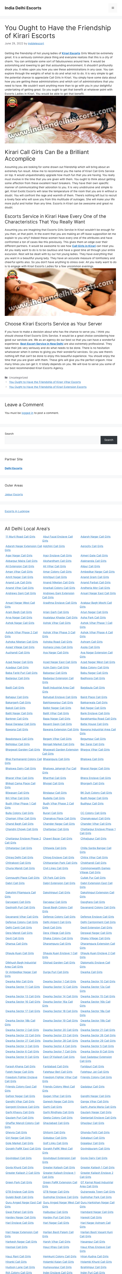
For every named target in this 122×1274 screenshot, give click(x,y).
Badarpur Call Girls (18, 678)
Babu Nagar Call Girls (94, 672)
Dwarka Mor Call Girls (19, 981)
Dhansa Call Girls (16, 943)
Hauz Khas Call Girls (56, 1247)
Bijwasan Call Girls (17, 792)
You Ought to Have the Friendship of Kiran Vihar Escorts (45, 382)
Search (9, 433)
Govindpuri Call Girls (19, 1158)
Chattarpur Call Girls (56, 829)
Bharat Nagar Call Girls (95, 768)
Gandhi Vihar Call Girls (20, 1101)
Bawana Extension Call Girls (61, 729)
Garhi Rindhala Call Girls (58, 1112)
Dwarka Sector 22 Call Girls (23, 1035)
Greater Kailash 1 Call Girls (98, 1167)
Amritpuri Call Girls (55, 577)
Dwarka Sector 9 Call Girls (22, 1056)
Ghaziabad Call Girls (56, 1123)
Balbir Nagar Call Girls (57, 707)
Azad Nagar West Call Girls (98, 662)
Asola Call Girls (90, 647)
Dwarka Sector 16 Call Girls (23, 1001)
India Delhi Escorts (23, 8)
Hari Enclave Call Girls (20, 1222)
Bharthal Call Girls (54, 778)
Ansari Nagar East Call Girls (98, 593)
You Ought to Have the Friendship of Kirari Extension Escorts (48, 387)
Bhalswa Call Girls (92, 759)
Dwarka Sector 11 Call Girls (23, 986)
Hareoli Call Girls (91, 1217)
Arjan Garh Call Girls (56, 612)
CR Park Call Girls (54, 877)
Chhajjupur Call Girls (93, 838)
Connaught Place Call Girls (23, 877)
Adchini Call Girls (54, 546)
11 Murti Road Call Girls (20, 536)
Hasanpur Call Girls (93, 1241)
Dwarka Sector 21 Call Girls (98, 1030)
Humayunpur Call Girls (57, 1267)
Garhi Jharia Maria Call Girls (98, 1106)
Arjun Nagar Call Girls (94, 612)
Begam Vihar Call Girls (57, 738)
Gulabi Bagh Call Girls (19, 1197)
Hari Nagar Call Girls (56, 1222)
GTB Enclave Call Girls (20, 1191)
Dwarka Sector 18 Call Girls (60, 1011)
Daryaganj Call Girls (18, 902)
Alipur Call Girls (90, 566)
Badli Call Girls (15, 687)
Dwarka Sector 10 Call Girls (98, 981)
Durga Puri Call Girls (56, 972)
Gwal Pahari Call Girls (19, 1212)
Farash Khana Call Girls (20, 1066)
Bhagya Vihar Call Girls (95, 749)
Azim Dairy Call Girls (56, 667)
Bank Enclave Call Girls (95, 713)
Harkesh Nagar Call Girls (21, 1241)
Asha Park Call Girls (93, 617)
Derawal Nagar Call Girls (96, 932)
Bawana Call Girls (17, 729)
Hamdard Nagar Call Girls (97, 1212)
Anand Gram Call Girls (95, 577)
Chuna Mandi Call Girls (20, 868)
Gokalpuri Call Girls (93, 1137)
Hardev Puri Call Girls (56, 1217)
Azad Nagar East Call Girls (60, 662)
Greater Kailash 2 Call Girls (23, 1172)
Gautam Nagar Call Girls (96, 1112)
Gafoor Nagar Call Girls (20, 1096)
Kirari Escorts (71, 53)
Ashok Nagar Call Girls (20, 622)
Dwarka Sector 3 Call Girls (22, 1046)
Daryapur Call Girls (55, 902)
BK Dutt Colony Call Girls (96, 792)
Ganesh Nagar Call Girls (58, 1101)
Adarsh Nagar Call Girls (96, 536)
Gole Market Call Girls (19, 1143)
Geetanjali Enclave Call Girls (98, 1117)
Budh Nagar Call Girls (94, 798)
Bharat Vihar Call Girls (20, 778)
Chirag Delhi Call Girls (19, 857)
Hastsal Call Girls (16, 1247)
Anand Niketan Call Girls (58, 582)
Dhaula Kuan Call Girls (20, 953)
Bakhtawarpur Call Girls (58, 702)
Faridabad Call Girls (55, 1066)
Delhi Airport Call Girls (57, 922)
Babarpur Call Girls (55, 672)
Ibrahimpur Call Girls (93, 1267)
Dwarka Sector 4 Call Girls (60, 1046)
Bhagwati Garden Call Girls (23, 749)
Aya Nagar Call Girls (56, 652)
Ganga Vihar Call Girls (95, 1101)
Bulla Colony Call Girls (20, 813)
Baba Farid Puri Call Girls (21, 672)
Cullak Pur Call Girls (93, 877)
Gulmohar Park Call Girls (96, 1197)
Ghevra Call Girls (16, 1132)
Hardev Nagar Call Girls (21, 1217)
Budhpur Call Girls (92, 803)
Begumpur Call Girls (93, 738)
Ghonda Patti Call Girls (95, 1132)
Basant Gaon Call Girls (57, 724)
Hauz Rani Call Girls (18, 1256)
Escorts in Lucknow (17, 511)
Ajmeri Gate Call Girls (94, 555)
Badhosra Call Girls (93, 678)
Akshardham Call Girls (57, 560)
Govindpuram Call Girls (95, 1148)
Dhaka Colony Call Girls (58, 938)
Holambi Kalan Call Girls (58, 1261)
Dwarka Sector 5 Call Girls (97, 1046)
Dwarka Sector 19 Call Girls (60, 1020)
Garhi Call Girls (52, 1106)
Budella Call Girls (54, 798)
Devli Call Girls (15, 938)
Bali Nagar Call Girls (93, 707)
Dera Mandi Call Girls (19, 932)
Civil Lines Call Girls (55, 868)
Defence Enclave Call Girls (97, 916)
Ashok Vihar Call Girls (57, 622)
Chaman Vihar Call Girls (21, 818)
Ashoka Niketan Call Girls (22, 641)
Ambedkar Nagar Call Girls (98, 571)
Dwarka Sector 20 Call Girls (60, 1030)
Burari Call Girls (53, 813)
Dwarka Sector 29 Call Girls (98, 1040)
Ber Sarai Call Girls (92, 744)
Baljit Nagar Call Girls (19, 713)
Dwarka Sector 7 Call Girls (59, 1051)
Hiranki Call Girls (16, 1261)
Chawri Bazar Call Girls (57, 838)
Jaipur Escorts (14, 494)
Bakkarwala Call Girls (94, 702)
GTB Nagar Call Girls (56, 1191)
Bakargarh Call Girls (18, 702)
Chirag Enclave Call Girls (58, 857)
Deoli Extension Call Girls (96, 927)
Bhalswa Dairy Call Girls (21, 768)
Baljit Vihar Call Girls (56, 713)
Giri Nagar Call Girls (18, 1137)
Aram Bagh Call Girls (19, 612)
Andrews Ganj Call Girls (21, 593)
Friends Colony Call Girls (96, 1077)
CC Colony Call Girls (93, 813)
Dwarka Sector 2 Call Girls (22, 1030)
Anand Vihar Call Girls (20, 587)
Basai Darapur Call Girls (21, 724)
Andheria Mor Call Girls (95, 587)
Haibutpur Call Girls (55, 1212)
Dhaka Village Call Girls (95, 938)
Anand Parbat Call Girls (96, 582)
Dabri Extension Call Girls (59, 883)
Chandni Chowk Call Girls (22, 829)
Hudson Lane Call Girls (20, 1267)
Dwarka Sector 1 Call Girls (59, 981)
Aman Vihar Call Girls (19, 571)
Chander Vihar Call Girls (96, 823)
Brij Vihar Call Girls (17, 798)
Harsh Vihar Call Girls (56, 1241)
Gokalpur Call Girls (55, 1137)
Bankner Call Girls (17, 718)
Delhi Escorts (13, 468)
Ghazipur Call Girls (92, 1123)
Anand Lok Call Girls (19, 582)
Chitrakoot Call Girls (18, 862)
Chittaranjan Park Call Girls (60, 862)
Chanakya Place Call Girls (59, 818)
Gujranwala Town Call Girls (98, 1191)
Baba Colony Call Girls (95, 667)
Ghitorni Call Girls (54, 1132)
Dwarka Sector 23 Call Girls (60, 1035)
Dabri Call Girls (15, 883)
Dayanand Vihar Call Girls (22, 916)
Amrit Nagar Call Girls (19, 577)
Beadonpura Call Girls (19, 738)
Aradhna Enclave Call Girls (60, 602)
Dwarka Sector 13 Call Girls (23, 996)
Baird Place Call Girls (94, 697)
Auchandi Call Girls (18, 652)
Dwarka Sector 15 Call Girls (98, 996)
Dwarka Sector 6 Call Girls (22, 1051)
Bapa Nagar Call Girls (56, 718)
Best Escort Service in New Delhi (41, 343)
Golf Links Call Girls (55, 1143)
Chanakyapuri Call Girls (95, 818)
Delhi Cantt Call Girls (19, 927)
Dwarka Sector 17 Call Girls (23, 1011)
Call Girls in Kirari (84, 246)
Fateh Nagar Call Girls (20, 1071)
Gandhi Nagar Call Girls (96, 1096)
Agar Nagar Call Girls (19, 555)
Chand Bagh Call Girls (20, 823)
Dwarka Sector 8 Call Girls (97, 1051)
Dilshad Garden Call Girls (59, 962)
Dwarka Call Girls (91, 972)
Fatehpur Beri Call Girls (57, 1071)
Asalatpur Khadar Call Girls (60, 617)
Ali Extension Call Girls (20, 566)
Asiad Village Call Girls (20, 647)
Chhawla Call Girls (54, 848)
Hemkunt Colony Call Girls (59, 1256)
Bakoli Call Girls (15, 707)
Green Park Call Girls (19, 1182)
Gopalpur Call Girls (92, 1143)
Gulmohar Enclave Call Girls (60, 1197)
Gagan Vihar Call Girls (57, 1096)
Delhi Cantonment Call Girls (98, 922)
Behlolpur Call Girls (18, 744)
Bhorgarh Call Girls (92, 783)
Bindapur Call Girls (55, 792)
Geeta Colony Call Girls (58, 1117)
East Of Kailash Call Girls (59, 1056)
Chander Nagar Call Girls (59, 823)
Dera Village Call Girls (57, 932)
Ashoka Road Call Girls (57, 641)
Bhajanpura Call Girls (56, 759)
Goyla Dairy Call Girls (94, 1158)
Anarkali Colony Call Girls (59, 587)
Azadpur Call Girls (17, 667)
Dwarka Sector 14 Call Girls (60, 996)
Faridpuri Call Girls (92, 1066)
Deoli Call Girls (52, 927)
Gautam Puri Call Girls (20, 1117)
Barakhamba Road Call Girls (98, 718)
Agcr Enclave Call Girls (57, 555)
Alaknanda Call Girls (93, 560)
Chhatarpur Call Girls (19, 848)
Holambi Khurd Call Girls (96, 1261)
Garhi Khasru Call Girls (20, 1112)
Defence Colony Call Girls (59, 916)
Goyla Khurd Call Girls (20, 1167)
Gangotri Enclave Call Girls (22, 1106)
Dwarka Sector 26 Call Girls (98, 1035)
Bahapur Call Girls (17, 697)
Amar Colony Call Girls (57, 571)
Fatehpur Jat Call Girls (95, 1071)
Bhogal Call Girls (53, 783)
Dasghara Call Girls (93, 902)
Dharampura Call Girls (57, 943)
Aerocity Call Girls (92, 546)
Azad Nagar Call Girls (19, 662)
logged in (27, 413)
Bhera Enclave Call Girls (96, 778)
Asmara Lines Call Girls (58, 647)
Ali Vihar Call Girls (54, 566)
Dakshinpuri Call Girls (56, 892)
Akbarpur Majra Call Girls (21, 560)
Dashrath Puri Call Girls (20, 907)
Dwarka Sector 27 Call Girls (23, 1040)
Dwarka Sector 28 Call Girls (60, 1040)
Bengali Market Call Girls (58, 744)
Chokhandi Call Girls (93, 862)
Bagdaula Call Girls (93, 687)
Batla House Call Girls (94, 724)
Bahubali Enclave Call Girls (60, 697)
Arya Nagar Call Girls (19, 617)
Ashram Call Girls (92, 641)
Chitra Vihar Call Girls (94, 857)
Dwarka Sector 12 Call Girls (60, 986)
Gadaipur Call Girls (93, 1086)
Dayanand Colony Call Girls (98, 907)
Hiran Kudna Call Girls (94, 1256)
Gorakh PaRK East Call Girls (23, 1148)
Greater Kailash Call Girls (59, 1167)
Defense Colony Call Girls (22, 922)
